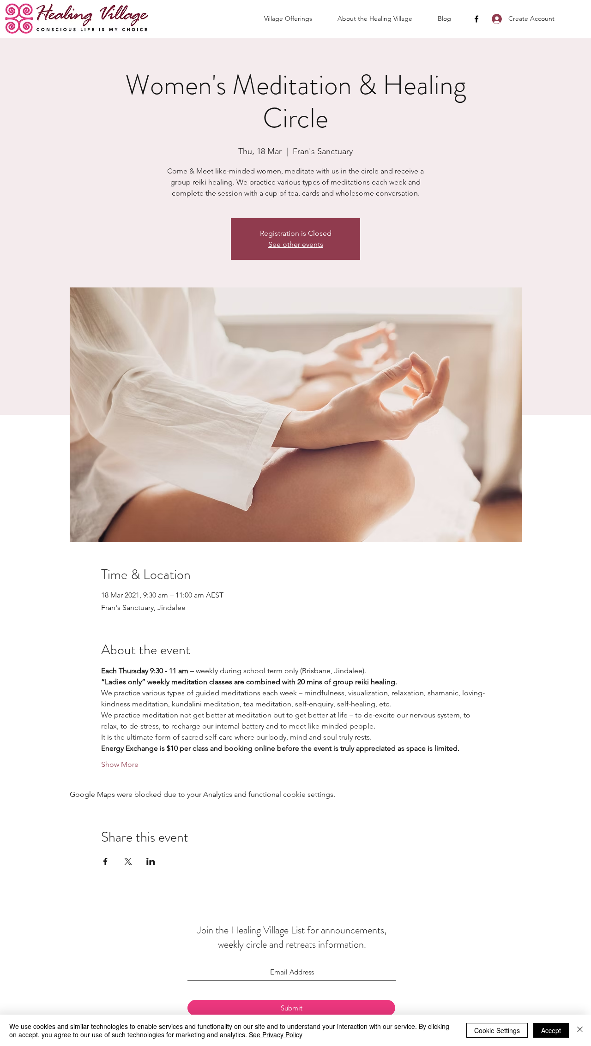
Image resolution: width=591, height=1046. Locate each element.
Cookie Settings (497, 1030)
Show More (120, 764)
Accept (551, 1030)
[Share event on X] (128, 861)
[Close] (579, 1030)
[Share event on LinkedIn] (150, 861)
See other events (295, 244)
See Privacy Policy (275, 1034)
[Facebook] (476, 19)
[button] (296, 18)
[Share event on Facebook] (105, 861)
